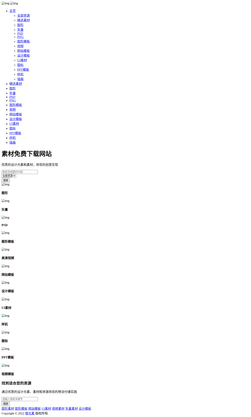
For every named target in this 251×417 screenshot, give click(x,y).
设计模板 (23, 55)
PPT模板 (23, 69)
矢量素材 (71, 408)
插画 (20, 79)
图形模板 (23, 41)
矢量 (20, 29)
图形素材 (8, 408)
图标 (20, 65)
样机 (20, 74)
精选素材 (23, 20)
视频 (20, 46)
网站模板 (23, 51)
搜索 (5, 180)
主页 (12, 11)
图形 (20, 25)
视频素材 (58, 408)
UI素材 (22, 60)
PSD (20, 33)
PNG (20, 37)
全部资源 (23, 15)
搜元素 (30, 413)
